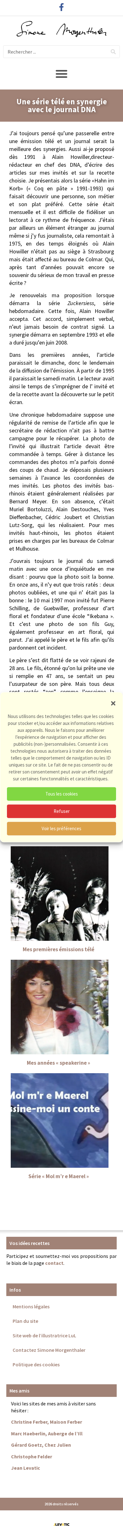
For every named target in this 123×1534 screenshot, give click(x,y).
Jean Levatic (25, 1468)
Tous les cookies (61, 794)
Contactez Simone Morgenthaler (49, 1350)
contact (54, 1263)
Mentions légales (31, 1306)
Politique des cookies (36, 1364)
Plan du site (25, 1321)
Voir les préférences (61, 828)
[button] (113, 703)
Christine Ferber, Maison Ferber (46, 1422)
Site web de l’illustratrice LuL (44, 1335)
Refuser (62, 811)
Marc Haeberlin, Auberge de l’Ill (47, 1433)
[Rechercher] (113, 52)
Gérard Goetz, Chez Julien (41, 1445)
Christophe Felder (31, 1456)
